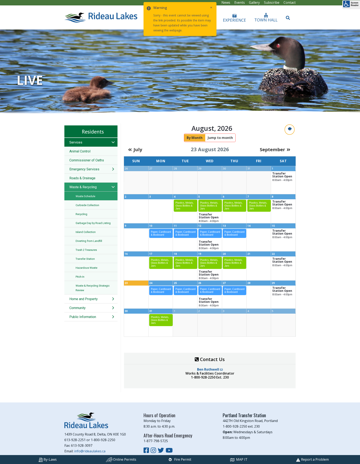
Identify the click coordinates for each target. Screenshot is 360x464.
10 (150, 225)
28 (249, 283)
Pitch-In (80, 276)
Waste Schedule (85, 196)
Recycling (81, 214)
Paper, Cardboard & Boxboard (161, 233)
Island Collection (86, 232)
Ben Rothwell (208, 369)
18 (175, 253)
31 (150, 311)
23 (126, 283)
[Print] (289, 129)
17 (150, 253)
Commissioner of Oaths (86, 160)
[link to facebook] (147, 450)
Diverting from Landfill (89, 241)
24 (150, 283)
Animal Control (79, 151)
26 (199, 283)
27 (224, 283)
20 (224, 253)
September (272, 149)
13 (224, 225)
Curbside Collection (87, 205)
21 (249, 253)
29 (273, 283)
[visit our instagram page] (154, 450)
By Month (194, 137)
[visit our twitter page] (162, 450)
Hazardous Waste (86, 267)
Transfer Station (85, 258)
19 (199, 253)
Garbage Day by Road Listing (93, 223)
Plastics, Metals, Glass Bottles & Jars (184, 205)
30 (126, 311)
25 (175, 283)
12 (199, 225)
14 (249, 225)
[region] (180, 71)
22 (273, 253)
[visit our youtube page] (169, 450)
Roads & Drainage (82, 178)
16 (126, 253)
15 (273, 225)
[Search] (288, 16)
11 (175, 225)
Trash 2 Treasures (86, 249)
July (138, 149)
